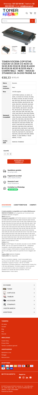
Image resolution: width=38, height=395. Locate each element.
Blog (3, 329)
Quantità (6, 150)
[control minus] (5, 154)
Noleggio (4, 355)
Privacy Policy (5, 343)
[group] (6, 50)
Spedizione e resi (6, 352)
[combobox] (19, 21)
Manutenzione (5, 357)
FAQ (3, 331)
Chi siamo (4, 324)
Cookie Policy (5, 340)
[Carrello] (31, 13)
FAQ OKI (4, 334)
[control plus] (11, 154)
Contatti (4, 326)
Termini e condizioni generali (9, 345)
